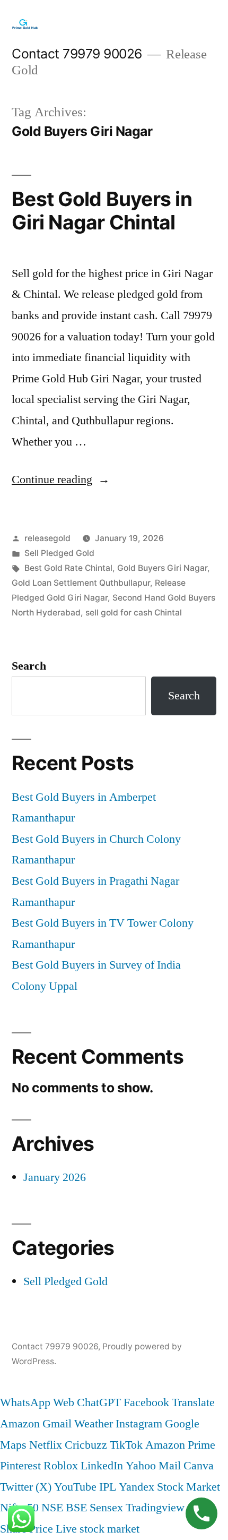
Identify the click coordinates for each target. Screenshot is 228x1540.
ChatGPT (99, 1402)
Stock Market (188, 1486)
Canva (198, 1465)
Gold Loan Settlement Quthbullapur (81, 583)
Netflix (45, 1445)
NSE (52, 1507)
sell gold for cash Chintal (133, 613)
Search (29, 665)
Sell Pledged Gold (59, 553)
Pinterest (20, 1465)
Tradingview (155, 1507)
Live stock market (97, 1528)
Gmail (57, 1423)
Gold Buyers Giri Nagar (162, 568)
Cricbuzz (86, 1445)
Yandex (136, 1486)
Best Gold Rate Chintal (68, 568)
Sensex (106, 1507)
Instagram (139, 1423)
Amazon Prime (180, 1445)
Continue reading (61, 479)
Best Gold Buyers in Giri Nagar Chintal (102, 211)
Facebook (146, 1402)
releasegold (47, 538)
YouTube (75, 1486)
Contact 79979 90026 (77, 54)
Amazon (20, 1423)
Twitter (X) (25, 1486)
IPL (107, 1486)
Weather (93, 1423)
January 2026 (54, 1177)
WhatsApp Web (37, 1402)
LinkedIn (102, 1465)
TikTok (126, 1445)
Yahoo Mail (153, 1465)
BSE (76, 1507)
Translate (193, 1402)
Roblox (60, 1465)
